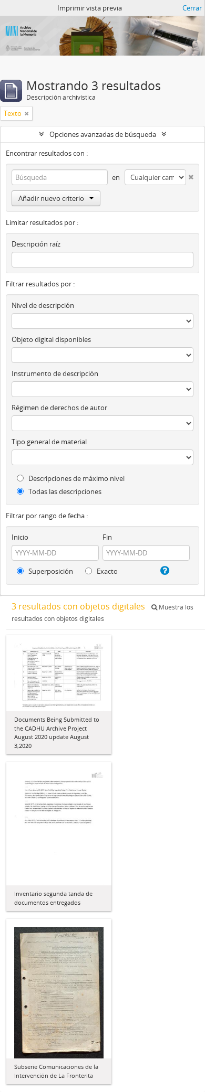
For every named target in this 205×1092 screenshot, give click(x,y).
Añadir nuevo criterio (51, 198)
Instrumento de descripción (55, 373)
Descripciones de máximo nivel (76, 478)
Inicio (20, 537)
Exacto (106, 571)
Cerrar (192, 8)
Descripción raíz (36, 244)
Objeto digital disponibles (51, 339)
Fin (107, 537)
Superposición (50, 571)
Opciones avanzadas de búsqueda (102, 134)
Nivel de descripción (43, 305)
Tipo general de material (49, 441)
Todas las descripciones (64, 491)
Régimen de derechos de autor (59, 407)
